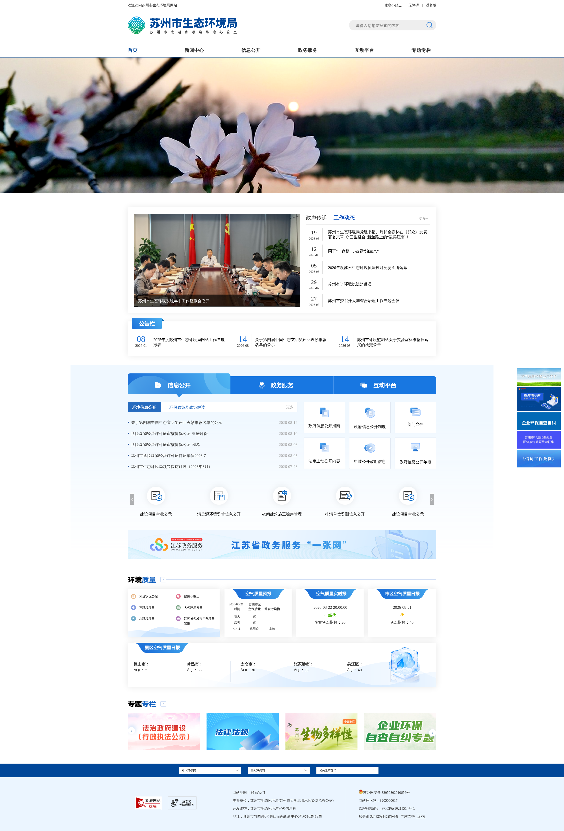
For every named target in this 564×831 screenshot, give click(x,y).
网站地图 (240, 792)
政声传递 (316, 217)
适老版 (431, 4)
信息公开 (251, 49)
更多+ (423, 218)
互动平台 (364, 49)
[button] (432, 499)
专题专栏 (421, 49)
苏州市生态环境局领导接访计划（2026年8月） (171, 466)
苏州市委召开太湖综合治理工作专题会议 (363, 300)
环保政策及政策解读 (187, 407)
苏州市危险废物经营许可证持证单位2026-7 (168, 455)
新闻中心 (194, 49)
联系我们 (258, 792)
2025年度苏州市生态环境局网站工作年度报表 (189, 342)
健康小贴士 (393, 4)
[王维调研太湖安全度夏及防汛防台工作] (217, 260)
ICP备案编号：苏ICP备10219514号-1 (387, 808)
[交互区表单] (392, 22)
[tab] (279, 770)
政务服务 (307, 49)
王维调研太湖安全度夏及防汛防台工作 (172, 300)
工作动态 (344, 217)
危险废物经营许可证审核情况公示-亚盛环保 (169, 433)
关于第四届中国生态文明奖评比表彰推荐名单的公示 (291, 342)
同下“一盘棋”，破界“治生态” (353, 250)
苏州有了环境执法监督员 (350, 283)
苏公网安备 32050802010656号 (386, 792)
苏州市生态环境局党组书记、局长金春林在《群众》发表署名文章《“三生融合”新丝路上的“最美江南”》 (377, 234)
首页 (132, 49)
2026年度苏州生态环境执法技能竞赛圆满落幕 (367, 267)
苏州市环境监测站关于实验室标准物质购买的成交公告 (393, 342)
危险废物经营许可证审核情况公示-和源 (165, 444)
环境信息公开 (144, 407)
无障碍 (413, 4)
